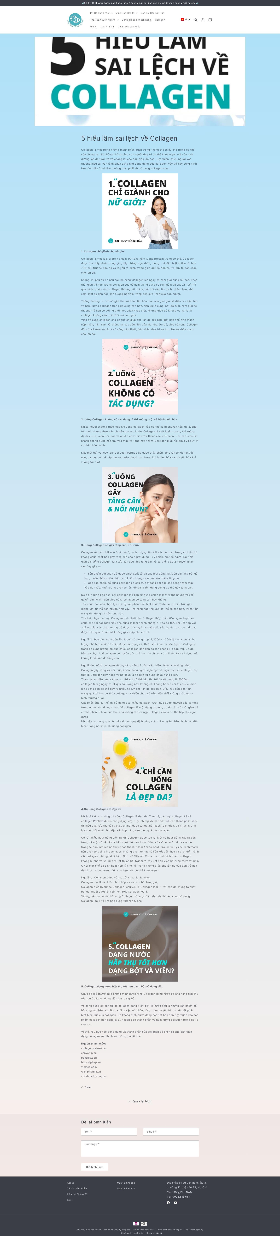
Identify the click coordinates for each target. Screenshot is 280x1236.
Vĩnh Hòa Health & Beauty (98, 1230)
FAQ (69, 1200)
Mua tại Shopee (126, 1182)
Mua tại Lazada (126, 1188)
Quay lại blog (142, 1101)
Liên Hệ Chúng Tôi (77, 1194)
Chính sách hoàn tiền (144, 1230)
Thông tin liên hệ (154, 1233)
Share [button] (88, 1087)
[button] (101, 13)
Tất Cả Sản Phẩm (77, 1188)
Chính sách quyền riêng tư (169, 1230)
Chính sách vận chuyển (132, 1233)
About (70, 1182)
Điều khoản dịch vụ (194, 1230)
